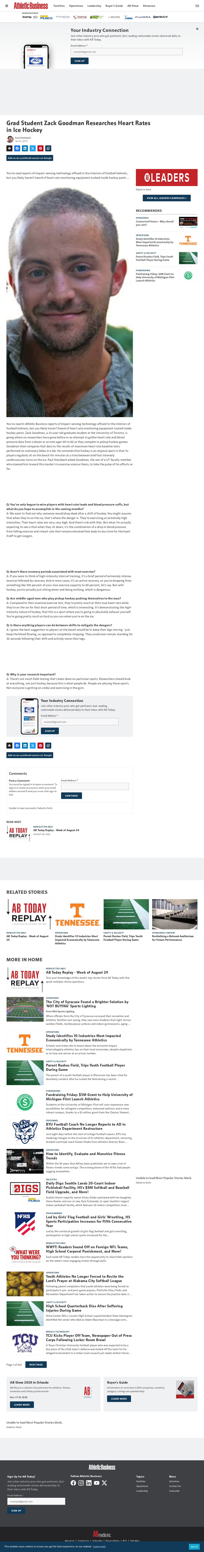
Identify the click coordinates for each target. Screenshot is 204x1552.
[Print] (9, 148)
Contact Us (83, 1540)
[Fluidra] (58, 17)
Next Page (36, 1364)
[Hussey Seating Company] (139, 17)
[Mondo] (156, 17)
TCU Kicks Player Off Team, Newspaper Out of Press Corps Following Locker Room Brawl (89, 1337)
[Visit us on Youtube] (96, 1482)
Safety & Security (146, 253)
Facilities (51, 1179)
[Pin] (40, 148)
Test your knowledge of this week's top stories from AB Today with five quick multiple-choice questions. (88, 979)
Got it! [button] (194, 1546)
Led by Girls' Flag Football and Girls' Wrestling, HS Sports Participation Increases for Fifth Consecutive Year (89, 1221)
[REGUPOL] (30, 17)
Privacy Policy (112, 1540)
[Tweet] (33, 148)
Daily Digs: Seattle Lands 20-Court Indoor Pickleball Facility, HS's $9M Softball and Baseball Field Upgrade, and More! (87, 1187)
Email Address (79, 45)
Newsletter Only (43, 826)
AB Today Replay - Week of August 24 (56, 830)
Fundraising (143, 270)
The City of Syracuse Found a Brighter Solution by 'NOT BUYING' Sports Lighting (87, 1004)
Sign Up (80, 60)
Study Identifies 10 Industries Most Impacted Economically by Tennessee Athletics (154, 242)
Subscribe (97, 1540)
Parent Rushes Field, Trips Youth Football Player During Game (154, 258)
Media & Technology (57, 1331)
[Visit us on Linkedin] (89, 1482)
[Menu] (7, 5)
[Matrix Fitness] (122, 17)
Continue (71, 795)
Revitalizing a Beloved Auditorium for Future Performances (173, 938)
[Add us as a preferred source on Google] (48, 148)
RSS (125, 1540)
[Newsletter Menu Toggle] (197, 5)
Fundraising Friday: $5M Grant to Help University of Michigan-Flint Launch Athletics (155, 277)
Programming (54, 1213)
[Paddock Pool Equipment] (107, 17)
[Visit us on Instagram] (81, 1482)
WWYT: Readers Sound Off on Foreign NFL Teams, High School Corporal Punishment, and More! (87, 1249)
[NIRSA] (44, 17)
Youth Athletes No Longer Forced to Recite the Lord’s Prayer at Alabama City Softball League (85, 1278)
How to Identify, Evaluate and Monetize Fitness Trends (85, 1156)
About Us (69, 1540)
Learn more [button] (99, 1546)
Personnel (52, 1120)
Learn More (22, 1404)
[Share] (17, 148)
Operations (142, 235)
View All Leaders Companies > (167, 198)
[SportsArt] (76, 17)
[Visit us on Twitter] (104, 1482)
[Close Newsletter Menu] (197, 29)
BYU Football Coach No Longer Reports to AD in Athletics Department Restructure (86, 1126)
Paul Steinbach (23, 137)
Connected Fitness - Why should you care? (155, 223)
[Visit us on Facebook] (73, 1482)
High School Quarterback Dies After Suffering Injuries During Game (84, 1308)
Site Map (134, 1540)
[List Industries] (93, 17)
